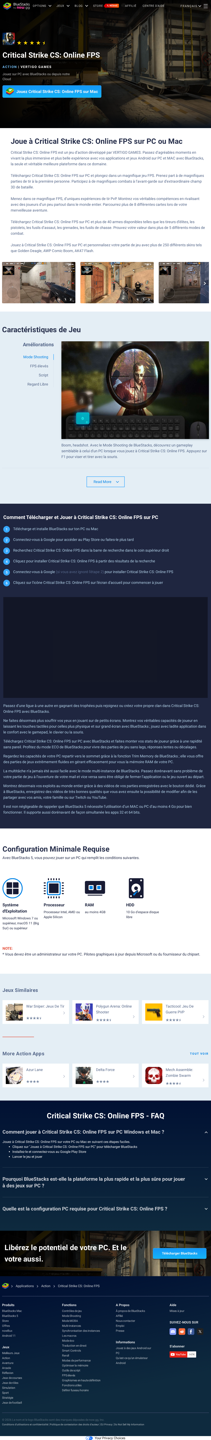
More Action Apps (23, 1054)
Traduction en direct (74, 1345)
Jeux (5, 1347)
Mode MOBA (70, 1320)
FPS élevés (68, 1375)
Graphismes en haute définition (81, 1380)
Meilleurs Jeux (11, 1353)
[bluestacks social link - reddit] (182, 1331)
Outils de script (71, 1370)
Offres (6, 1325)
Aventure (7, 1363)
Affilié (130, 5)
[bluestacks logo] (16, 6)
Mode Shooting (71, 1315)
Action (9, 67)
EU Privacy (107, 1424)
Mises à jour (177, 1311)
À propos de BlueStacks (130, 1311)
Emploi (120, 1325)
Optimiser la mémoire (75, 1365)
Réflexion (7, 1373)
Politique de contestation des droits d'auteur (74, 1424)
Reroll (65, 1355)
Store (105, 5)
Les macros (69, 1335)
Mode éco (68, 1340)
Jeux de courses (12, 1377)
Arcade (6, 1368)
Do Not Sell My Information (129, 1424)
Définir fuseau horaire (75, 1390)
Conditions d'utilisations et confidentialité (25, 1424)
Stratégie (7, 1397)
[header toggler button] (206, 6)
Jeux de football (12, 1402)
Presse (120, 1330)
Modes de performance (76, 1360)
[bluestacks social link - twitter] (200, 1331)
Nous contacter (125, 1320)
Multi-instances (71, 1325)
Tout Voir (199, 1053)
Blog (79, 5)
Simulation (8, 1387)
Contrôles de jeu (72, 1311)
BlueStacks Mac (12, 1311)
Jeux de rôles (10, 1382)
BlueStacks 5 (10, 1315)
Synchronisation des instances (81, 1330)
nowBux (7, 1330)
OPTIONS (39, 5)
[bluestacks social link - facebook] (191, 1331)
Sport (5, 1392)
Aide (173, 1305)
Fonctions (69, 1305)
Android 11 (9, 1335)
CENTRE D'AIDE (153, 5)
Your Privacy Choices (110, 1438)
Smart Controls (71, 1350)
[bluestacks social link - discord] (173, 1331)
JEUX (60, 5)
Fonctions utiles (72, 1385)
